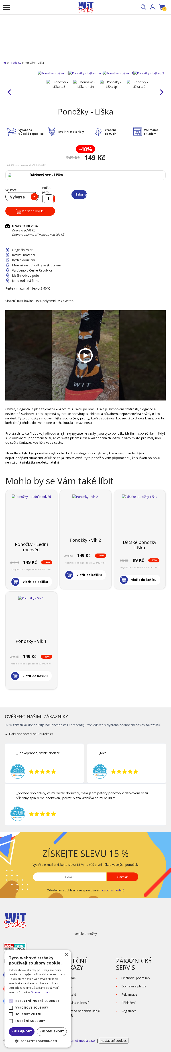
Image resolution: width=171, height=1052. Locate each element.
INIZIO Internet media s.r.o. (76, 1040)
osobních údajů (113, 890)
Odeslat (122, 877)
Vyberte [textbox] (17, 197)
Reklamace (129, 994)
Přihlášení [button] (128, 1003)
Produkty (15, 63)
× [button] (66, 954)
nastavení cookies (114, 1040)
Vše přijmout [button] (22, 1031)
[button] (152, 7)
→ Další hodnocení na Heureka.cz (29, 734)
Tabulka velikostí (81, 194)
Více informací (40, 992)
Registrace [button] (128, 1011)
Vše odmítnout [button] (52, 1031)
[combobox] (22, 196)
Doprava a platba (133, 986)
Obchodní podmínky (135, 978)
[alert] (37, 999)
